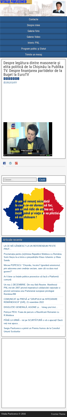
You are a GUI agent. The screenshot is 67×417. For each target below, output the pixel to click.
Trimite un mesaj (33, 54)
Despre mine (33, 25)
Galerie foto (34, 31)
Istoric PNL (33, 42)
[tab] (5, 163)
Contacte (33, 19)
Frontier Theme (58, 414)
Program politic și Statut (33, 48)
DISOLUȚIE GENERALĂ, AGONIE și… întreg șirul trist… (31, 307)
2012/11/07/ (11, 82)
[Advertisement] (33, 373)
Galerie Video (33, 36)
